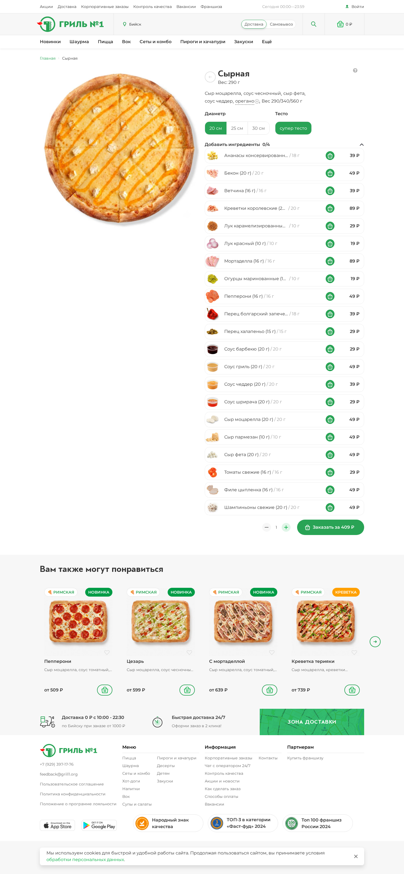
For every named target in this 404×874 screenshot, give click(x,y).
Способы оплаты (221, 796)
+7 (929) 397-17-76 (57, 764)
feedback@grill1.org (59, 774)
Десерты (166, 765)
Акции (46, 6)
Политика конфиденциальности (73, 794)
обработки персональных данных (85, 859)
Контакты (268, 758)
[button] (344, 24)
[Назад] (210, 76)
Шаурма (79, 41)
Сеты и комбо (155, 41)
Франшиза (211, 6)
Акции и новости (222, 781)
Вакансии (186, 6)
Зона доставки (311, 722)
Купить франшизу (305, 758)
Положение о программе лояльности (78, 803)
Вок (126, 41)
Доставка (67, 6)
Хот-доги (131, 781)
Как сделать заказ (222, 788)
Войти (358, 6)
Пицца (105, 41)
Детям (163, 773)
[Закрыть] (356, 856)
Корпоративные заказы (105, 6)
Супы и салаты (137, 804)
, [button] (224, 93)
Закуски (243, 41)
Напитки (131, 788)
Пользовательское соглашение (72, 784)
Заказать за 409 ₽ (333, 527)
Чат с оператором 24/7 (227, 765)
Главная (48, 58)
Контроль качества (152, 6)
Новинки (50, 41)
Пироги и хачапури (202, 41)
